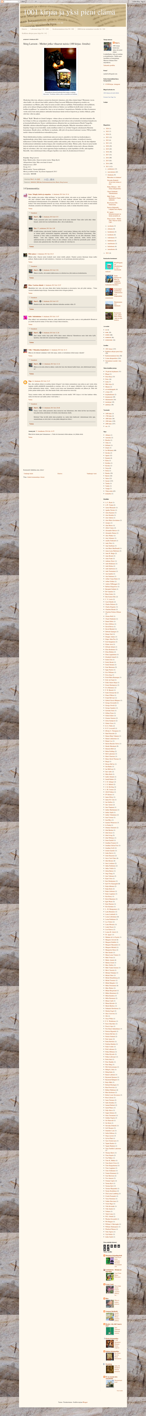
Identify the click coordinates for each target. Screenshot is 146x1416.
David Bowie (109, 627)
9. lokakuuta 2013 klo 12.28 (50, 333)
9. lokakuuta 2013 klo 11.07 (50, 316)
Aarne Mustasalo (110, 508)
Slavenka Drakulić (111, 1126)
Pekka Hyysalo (109, 1054)
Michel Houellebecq (111, 978)
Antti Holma (109, 566)
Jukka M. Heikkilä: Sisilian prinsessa (117, 1368)
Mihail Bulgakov (110, 983)
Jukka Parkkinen (110, 866)
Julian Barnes (109, 871)
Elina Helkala (109, 652)
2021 (107, 143)
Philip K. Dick (109, 1069)
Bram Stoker (109, 594)
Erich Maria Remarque (112, 677)
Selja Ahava (109, 1110)
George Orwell (109, 705)
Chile (107, 443)
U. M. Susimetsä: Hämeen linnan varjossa (118, 1344)
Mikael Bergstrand (111, 991)
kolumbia (108, 494)
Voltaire (107, 1211)
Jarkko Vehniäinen (111, 815)
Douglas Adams (110, 637)
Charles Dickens (110, 604)
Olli (106, 1016)
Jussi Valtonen (109, 876)
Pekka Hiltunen (110, 1052)
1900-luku (108, 421)
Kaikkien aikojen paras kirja (113, 351)
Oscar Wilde (109, 1019)
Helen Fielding (109, 751)
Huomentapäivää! (118, 1381)
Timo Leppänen (110, 1168)
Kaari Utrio (108, 878)
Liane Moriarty (110, 924)
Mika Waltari (109, 988)
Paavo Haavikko (110, 1024)
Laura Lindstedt (110, 914)
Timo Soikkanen (110, 1171)
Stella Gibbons (109, 1133)
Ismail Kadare (109, 779)
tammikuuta (111, 249)
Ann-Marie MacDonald (112, 548)
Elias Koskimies (110, 649)
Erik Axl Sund (109, 680)
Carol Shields (109, 602)
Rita (107, 1298)
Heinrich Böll (109, 749)
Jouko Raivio (109, 853)
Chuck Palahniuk (110, 619)
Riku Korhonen (110, 1092)
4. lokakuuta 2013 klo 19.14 (60, 194)
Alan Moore (109, 525)
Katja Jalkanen (109, 886)
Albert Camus (109, 528)
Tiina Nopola (109, 1155)
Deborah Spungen (110, 632)
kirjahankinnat (109, 394)
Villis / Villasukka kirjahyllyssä (38, 350)
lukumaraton (109, 399)
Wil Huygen (109, 1222)
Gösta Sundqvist (110, 721)
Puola (107, 471)
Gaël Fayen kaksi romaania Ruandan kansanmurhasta (118, 1261)
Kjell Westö (108, 901)
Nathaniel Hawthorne (111, 1008)
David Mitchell (109, 629)
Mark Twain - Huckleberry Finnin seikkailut (114, 198)
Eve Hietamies (109, 688)
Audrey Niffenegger (111, 584)
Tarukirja (109, 1364)
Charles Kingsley (110, 607)
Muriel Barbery (110, 1006)
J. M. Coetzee (109, 789)
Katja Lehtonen (110, 891)
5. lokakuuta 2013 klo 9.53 (50, 217)
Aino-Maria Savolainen (112, 520)
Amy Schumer (109, 538)
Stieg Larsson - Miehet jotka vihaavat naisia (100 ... (114, 220)
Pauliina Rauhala (110, 1044)
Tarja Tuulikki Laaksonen (113, 1148)
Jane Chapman (109, 807)
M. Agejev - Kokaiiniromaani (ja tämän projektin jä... (114, 214)
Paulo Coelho (109, 1047)
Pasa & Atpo (109, 1026)
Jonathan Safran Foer (111, 845)
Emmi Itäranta (109, 665)
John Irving (108, 835)
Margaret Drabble (110, 942)
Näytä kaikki (120, 1390)
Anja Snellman (109, 546)
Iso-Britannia (109, 450)
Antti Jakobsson (110, 569)
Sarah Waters (109, 1108)
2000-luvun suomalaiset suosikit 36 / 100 (91, 29)
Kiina (107, 460)
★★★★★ (108, 340)
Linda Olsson (109, 927)
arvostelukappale (110, 389)
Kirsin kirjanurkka (112, 1338)
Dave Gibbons (109, 624)
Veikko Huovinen (110, 1201)
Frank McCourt (110, 698)
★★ (106, 332)
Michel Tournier (110, 980)
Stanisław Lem (109, 1131)
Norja (107, 468)
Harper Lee (108, 741)
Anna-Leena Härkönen (112, 551)
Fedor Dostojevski (110, 693)
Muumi (107, 387)
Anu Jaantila (109, 574)
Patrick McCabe (110, 1034)
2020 (107, 146)
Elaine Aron (109, 644)
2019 (107, 149)
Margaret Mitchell (110, 947)
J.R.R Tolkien (109, 792)
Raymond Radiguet (111, 1080)
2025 (107, 131)
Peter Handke (109, 1062)
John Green (108, 833)
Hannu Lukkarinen (111, 739)
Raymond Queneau (111, 1077)
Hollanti (107, 445)
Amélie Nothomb (110, 541)
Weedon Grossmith (111, 1219)
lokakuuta (111, 175)
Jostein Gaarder (110, 851)
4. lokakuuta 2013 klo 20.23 (45, 254)
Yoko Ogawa (109, 1232)
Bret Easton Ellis (110, 597)
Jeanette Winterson (111, 823)
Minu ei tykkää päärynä (117, 1302)
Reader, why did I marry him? (114, 1325)
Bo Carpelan (109, 592)
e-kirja (107, 392)
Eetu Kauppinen (110, 642)
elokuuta (110, 229)
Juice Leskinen (109, 863)
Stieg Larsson (64, 182)
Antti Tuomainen (110, 571)
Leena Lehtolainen (111, 917)
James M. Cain (109, 800)
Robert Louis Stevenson (112, 1095)
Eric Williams (109, 672)
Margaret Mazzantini (111, 945)
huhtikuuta (111, 241)
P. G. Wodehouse (110, 1021)
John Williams (109, 838)
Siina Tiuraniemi (110, 1115)
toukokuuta (111, 238)
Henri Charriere (110, 756)
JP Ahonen (108, 794)
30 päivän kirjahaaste (111, 371)
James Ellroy (109, 797)
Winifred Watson (110, 1229)
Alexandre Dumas (110, 533)
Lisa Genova (109, 929)
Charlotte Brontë (110, 609)
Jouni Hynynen (109, 856)
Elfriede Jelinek (110, 647)
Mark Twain (109, 957)
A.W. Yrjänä (109, 505)
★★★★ (33, 182)
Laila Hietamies (110, 912)
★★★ (107, 335)
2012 (107, 253)
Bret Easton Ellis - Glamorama (112, 204)
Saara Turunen (109, 1100)
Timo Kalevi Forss (111, 1163)
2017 (107, 155)
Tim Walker (109, 1158)
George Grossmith (110, 703)
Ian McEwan (109, 769)
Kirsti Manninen (110, 899)
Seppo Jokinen (109, 1113)
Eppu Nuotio (109, 670)
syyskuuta (111, 226)
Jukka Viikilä (109, 868)
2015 (107, 161)
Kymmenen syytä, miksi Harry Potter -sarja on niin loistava (118, 316)
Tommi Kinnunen (110, 1173)
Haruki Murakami (110, 746)
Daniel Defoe (109, 621)
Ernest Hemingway (111, 685)
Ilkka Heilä (108, 774)
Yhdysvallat (109, 491)
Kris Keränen (109, 907)
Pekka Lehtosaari (110, 1057)
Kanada (107, 458)
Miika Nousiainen (110, 985)
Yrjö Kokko (109, 1234)
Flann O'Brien (109, 695)
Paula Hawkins (109, 1041)
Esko (106, 379)
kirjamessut (108, 397)
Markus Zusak (109, 963)
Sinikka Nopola (110, 1118)
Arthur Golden (109, 581)
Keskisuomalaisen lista (48, 182)
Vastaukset (34, 213)
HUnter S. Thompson (111, 731)
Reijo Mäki (108, 1082)
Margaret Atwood (110, 940)
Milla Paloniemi (110, 998)
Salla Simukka (109, 1103)
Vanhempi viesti (92, 473)
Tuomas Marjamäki (111, 1188)
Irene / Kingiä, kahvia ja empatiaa (39, 194)
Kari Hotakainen (110, 881)
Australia (108, 438)
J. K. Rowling (109, 787)
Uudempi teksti (28, 473)
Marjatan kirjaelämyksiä (114, 1255)
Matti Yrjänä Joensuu (111, 968)
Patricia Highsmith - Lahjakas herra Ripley (114, 208)
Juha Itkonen (109, 861)
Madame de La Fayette (112, 937)
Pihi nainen (32, 254)
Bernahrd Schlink (110, 589)
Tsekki (107, 486)
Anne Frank (109, 558)
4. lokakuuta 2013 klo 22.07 (52, 285)
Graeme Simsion (110, 718)
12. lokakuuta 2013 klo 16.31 (58, 350)
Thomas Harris (109, 1153)
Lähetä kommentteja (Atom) (35, 477)
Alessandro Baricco (111, 530)
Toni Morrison (109, 1176)
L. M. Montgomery (111, 909)
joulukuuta (111, 169)
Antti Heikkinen (110, 564)
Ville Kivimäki (109, 1206)
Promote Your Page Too (109, 97)
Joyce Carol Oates (110, 858)
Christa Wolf (109, 616)
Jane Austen (109, 805)
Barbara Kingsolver (111, 586)
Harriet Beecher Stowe (112, 744)
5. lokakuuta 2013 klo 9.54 (50, 270)
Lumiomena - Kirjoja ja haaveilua (113, 1271)
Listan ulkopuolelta (111, 358)
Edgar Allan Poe (110, 639)
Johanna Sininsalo (110, 828)
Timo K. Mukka (110, 1160)
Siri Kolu (108, 1123)
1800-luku (108, 419)
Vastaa (30, 208)
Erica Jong (108, 675)
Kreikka (107, 463)
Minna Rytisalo (110, 1003)
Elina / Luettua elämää (35, 285)
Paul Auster (108, 1039)
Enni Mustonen (110, 667)
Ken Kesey (108, 896)
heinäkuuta (111, 232)
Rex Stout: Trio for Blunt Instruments (118, 1356)
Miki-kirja (108, 384)
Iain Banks (108, 766)
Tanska (107, 483)
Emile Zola (108, 660)
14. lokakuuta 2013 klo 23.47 (41, 381)
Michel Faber (109, 975)
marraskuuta (111, 172)
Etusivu (24, 29)
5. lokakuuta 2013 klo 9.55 (50, 301)
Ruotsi (57, 182)
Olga (30, 381)
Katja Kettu (108, 889)
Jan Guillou (108, 802)
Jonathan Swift (109, 848)
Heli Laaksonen (110, 754)
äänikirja (108, 405)
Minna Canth (109, 1001)
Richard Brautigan (110, 1085)
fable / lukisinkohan (34, 316)
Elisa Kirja (108, 377)
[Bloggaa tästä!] (47, 179)
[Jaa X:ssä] (49, 179)
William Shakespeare (111, 1227)
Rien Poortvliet (110, 1087)
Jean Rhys (108, 820)
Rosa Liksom (109, 1098)
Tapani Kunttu (109, 1143)
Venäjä (107, 488)
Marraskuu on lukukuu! (114, 177)
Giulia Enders (109, 716)
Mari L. (36, 217)
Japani (107, 455)
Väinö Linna (109, 1214)
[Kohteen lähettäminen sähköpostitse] (45, 179)
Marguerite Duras (110, 950)
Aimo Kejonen (109, 513)
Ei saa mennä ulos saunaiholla (111, 1378)
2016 (107, 158)
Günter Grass (109, 723)
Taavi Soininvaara (110, 1141)
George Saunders (110, 708)
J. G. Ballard (109, 784)
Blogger (85, 1402)
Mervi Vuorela (109, 970)
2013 (107, 166)
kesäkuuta (111, 235)
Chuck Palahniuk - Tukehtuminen (112, 192)
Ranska (107, 473)
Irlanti (107, 448)
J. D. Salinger (109, 782)
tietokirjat (108, 402)
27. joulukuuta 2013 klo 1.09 (46, 228)
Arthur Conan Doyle (111, 579)
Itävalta (107, 453)
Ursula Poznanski (110, 1196)
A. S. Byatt (108, 502)
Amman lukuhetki (112, 1311)
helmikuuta (111, 246)
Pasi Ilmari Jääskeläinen (112, 1029)
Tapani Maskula (110, 1146)
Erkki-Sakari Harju (111, 682)
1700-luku (108, 416)
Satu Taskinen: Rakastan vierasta (117, 1330)
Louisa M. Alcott (110, 932)
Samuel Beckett (110, 1105)
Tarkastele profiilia (109, 65)
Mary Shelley (109, 965)
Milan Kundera (109, 996)
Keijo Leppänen (110, 894)
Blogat (107, 374)
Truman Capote (110, 1181)
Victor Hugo (109, 1204)
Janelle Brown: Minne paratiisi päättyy (117, 1316)
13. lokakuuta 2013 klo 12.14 (51, 364)
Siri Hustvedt (109, 1120)
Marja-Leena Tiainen (111, 955)
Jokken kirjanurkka (112, 1351)
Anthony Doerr (110, 561)
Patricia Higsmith (110, 1031)
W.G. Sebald (109, 1216)
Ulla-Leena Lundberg (111, 1193)
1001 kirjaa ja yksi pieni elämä (69, 12)
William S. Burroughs (112, 1224)
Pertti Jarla (108, 1059)
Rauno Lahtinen (110, 1075)
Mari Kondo (109, 952)
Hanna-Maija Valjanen (112, 736)
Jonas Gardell (109, 840)
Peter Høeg (108, 1064)
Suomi (107, 481)
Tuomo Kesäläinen (111, 1191)
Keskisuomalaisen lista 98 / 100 (63, 29)
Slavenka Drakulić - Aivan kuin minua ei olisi (114, 182)
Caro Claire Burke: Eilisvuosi (118, 1275)
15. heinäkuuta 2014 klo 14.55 (45, 431)
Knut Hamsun (109, 904)
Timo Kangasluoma (111, 1165)
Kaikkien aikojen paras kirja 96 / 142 (34, 33)
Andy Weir (108, 543)
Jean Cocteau (109, 817)
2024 (107, 134)
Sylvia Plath (109, 1138)
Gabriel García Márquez (112, 700)
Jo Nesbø (108, 825)
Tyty (35, 228)
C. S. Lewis (109, 599)
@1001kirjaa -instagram (112, 84)
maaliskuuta (111, 243)
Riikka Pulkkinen (110, 1090)
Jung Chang (108, 873)
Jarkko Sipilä (109, 812)
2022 (107, 140)
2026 (107, 128)
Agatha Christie (110, 510)
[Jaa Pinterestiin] (53, 179)
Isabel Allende (109, 777)
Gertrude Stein (109, 710)
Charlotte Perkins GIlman (113, 612)
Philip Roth (108, 1072)
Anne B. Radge (110, 553)
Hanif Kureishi (109, 733)
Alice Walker (109, 536)
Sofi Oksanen (109, 1128)
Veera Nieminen (110, 1199)
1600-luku (108, 413)
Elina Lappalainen (110, 654)
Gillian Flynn (109, 713)
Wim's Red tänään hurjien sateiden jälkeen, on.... (118, 1290)
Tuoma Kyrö (109, 1183)
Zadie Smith (109, 1237)
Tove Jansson (109, 1178)
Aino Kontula (109, 515)
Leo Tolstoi (108, 922)
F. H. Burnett (109, 690)
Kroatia (107, 466)
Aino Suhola (109, 518)
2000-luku (39, 182)
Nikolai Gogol (109, 1011)
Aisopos (107, 523)
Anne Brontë (109, 556)
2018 (107, 152)
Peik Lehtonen (109, 1049)
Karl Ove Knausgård (111, 884)
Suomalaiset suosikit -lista (113, 361)
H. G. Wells (109, 726)
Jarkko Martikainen (111, 810)
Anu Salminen (109, 576)
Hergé (107, 761)
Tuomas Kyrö (109, 1186)
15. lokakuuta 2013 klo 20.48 (51, 408)
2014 (107, 163)
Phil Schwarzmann (111, 1067)
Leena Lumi (110, 1284)
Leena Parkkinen (110, 919)
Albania (107, 435)
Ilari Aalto (108, 772)
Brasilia (107, 440)
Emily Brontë (109, 662)
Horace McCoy (109, 764)
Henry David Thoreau (112, 759)
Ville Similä (109, 1209)
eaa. (106, 426)
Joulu (107, 382)
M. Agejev (108, 935)
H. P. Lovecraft (110, 728)
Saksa (107, 478)
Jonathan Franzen (110, 843)
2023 (107, 137)
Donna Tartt (109, 634)
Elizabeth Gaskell (110, 657)
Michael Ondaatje (110, 973)
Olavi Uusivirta (110, 1014)
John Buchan (109, 830)
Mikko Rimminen (110, 993)
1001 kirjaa (108, 349)
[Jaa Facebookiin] (51, 179)
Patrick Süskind (110, 1036)
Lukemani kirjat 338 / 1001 (40, 29)
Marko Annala (109, 960)
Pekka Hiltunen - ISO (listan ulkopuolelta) (114, 188)
